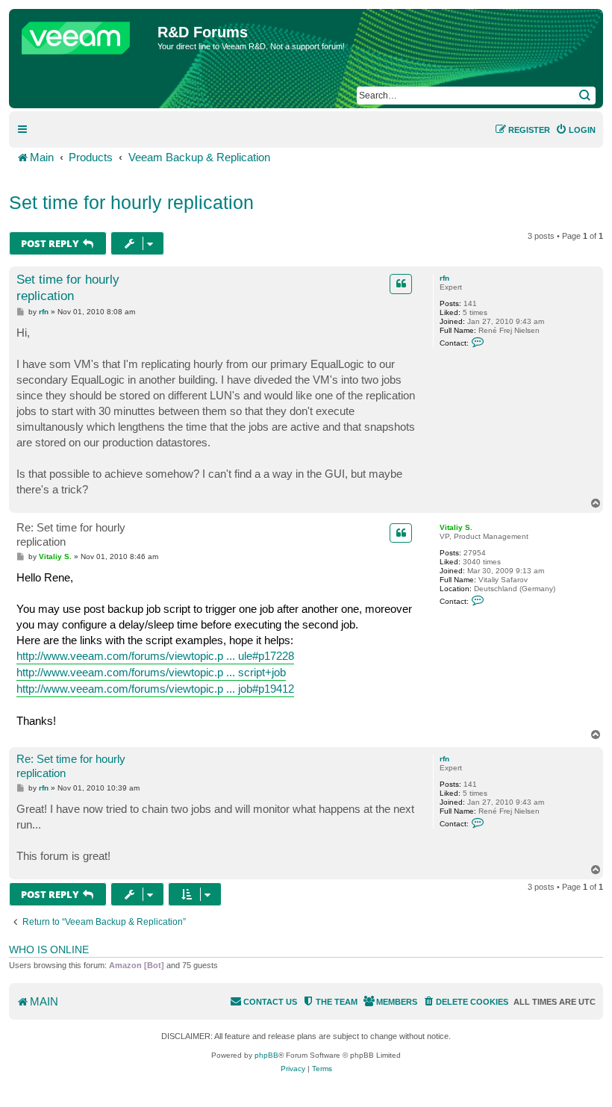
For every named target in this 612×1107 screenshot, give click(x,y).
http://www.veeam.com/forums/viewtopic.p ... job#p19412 (155, 688)
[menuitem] (575, 130)
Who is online (49, 949)
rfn (444, 278)
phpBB (266, 1055)
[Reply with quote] (401, 283)
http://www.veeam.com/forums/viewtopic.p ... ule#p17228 (155, 655)
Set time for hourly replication (131, 202)
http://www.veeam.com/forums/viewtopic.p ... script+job (151, 672)
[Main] (85, 34)
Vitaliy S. (456, 527)
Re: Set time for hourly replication (70, 534)
